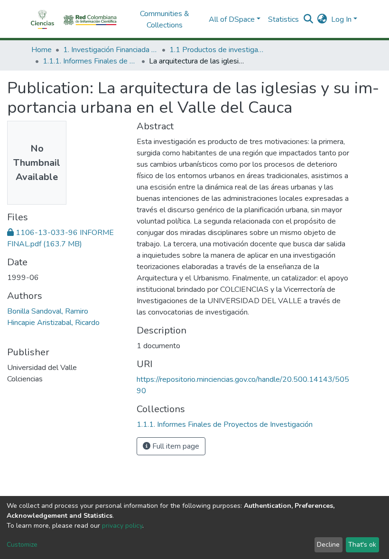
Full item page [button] (174, 446)
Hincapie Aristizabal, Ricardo (53, 322)
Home (41, 50)
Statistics (283, 19)
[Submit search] (309, 19)
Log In (341, 19)
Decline (328, 544)
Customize (22, 544)
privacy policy (122, 525)
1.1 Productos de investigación (216, 50)
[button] (322, 19)
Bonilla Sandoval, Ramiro (47, 311)
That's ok (362, 544)
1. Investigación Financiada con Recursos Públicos (110, 50)
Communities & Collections (164, 19)
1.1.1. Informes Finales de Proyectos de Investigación (90, 61)
